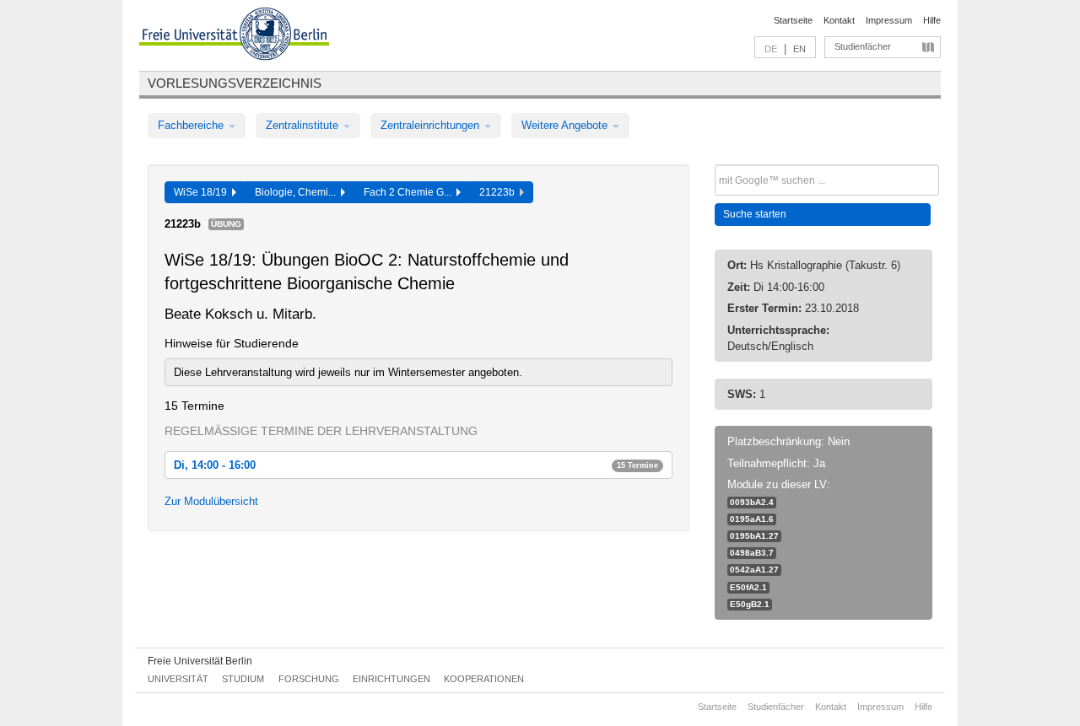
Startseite (793, 20)
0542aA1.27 (754, 569)
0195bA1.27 (754, 535)
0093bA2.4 (752, 502)
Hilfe (932, 20)
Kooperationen (484, 679)
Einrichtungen (391, 679)
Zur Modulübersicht (211, 501)
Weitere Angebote (566, 125)
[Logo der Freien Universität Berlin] (234, 36)
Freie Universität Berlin (200, 661)
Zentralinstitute (304, 125)
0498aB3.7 (752, 552)
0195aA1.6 (752, 519)
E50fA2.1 (748, 587)
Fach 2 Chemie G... (410, 192)
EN (799, 49)
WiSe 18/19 (203, 192)
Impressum (889, 20)
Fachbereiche (192, 125)
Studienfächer (862, 46)
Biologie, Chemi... (298, 192)
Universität (178, 679)
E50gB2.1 (750, 604)
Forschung (308, 679)
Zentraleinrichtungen (432, 125)
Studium (243, 679)
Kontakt (839, 20)
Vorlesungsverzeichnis (234, 83)
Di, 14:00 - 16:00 (416, 465)
